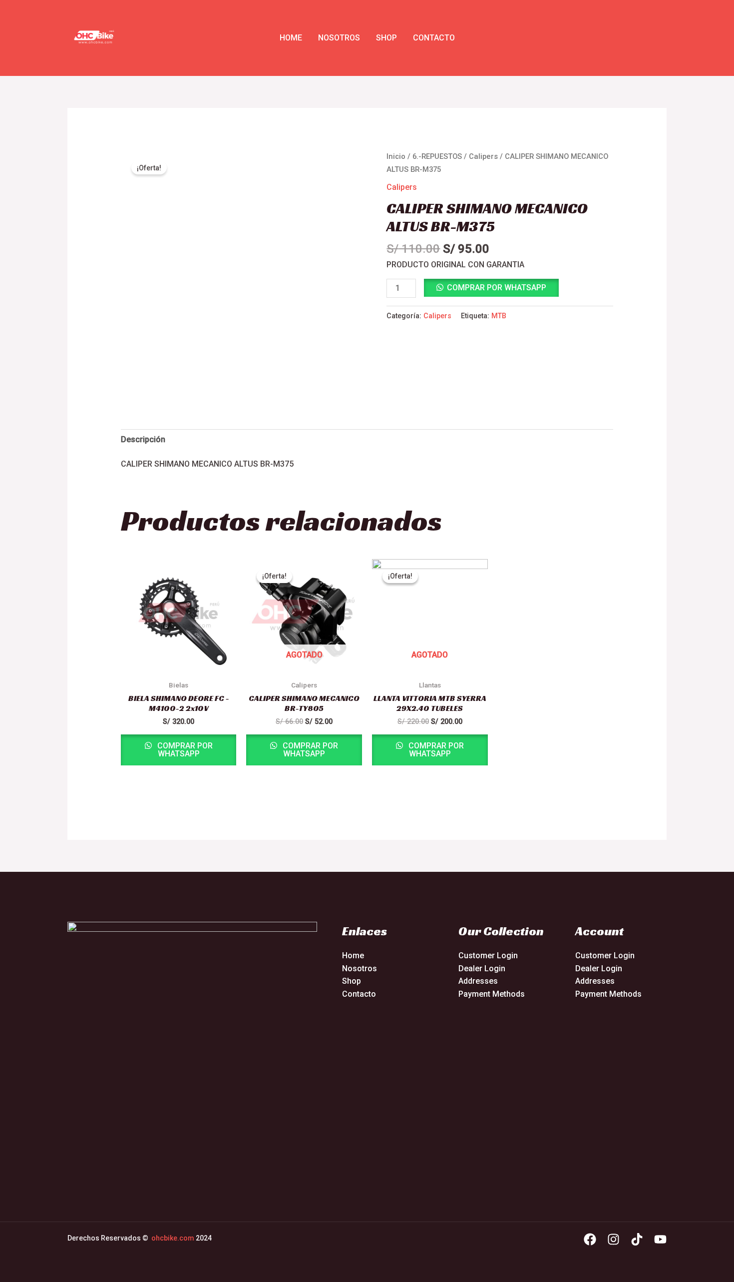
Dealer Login (481, 968)
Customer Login (488, 955)
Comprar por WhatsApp (496, 287)
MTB (498, 316)
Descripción (143, 439)
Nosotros (339, 37)
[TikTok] (637, 1239)
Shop (386, 37)
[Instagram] (613, 1239)
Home (291, 37)
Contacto (434, 37)
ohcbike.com (172, 1238)
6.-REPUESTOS (437, 156)
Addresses (478, 981)
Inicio (395, 156)
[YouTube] (660, 1239)
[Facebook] (590, 1239)
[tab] (143, 439)
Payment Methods (491, 994)
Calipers (483, 156)
